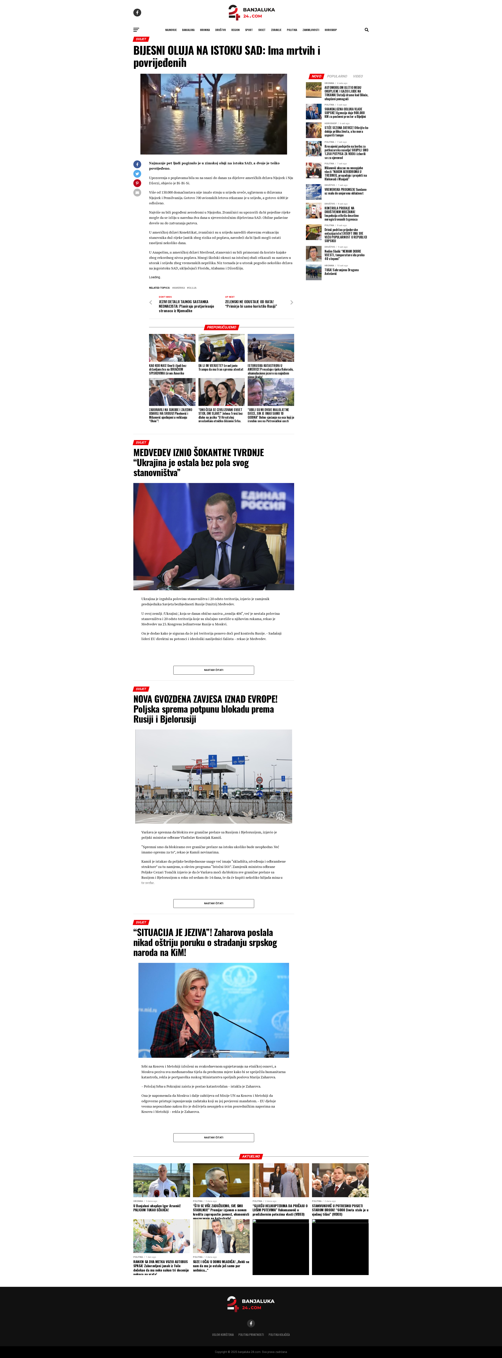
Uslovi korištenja (223, 1335)
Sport (249, 30)
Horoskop (331, 30)
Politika (292, 30)
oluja (192, 288)
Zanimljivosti (311, 30)
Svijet (262, 30)
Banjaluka (188, 30)
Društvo (220, 30)
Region (235, 30)
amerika (179, 288)
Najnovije (171, 30)
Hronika (205, 30)
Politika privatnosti (251, 1335)
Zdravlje (276, 30)
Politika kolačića (279, 1335)
